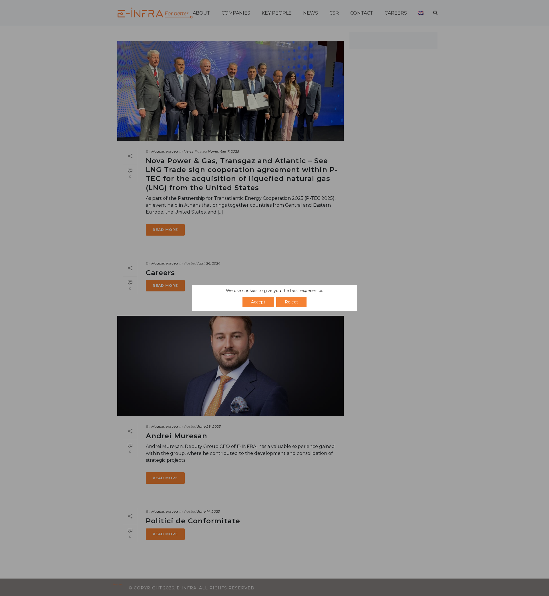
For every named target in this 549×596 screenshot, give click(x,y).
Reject (291, 302)
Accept (258, 302)
